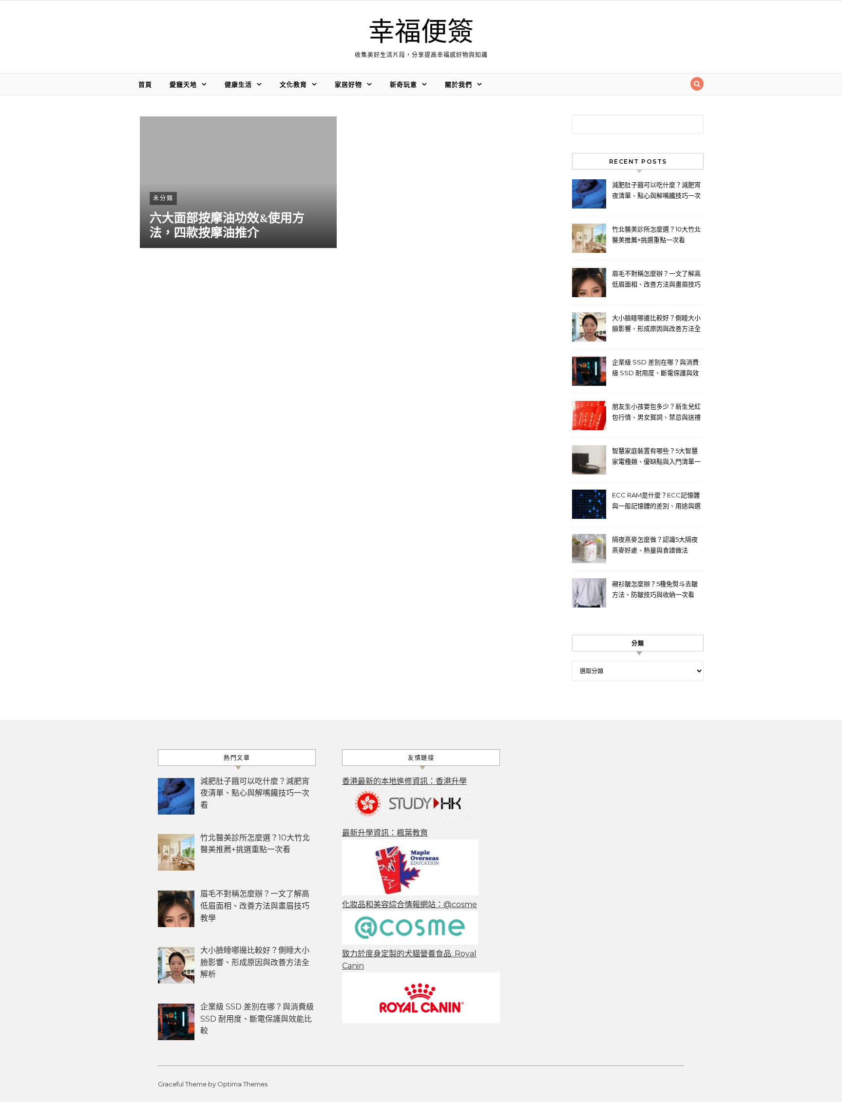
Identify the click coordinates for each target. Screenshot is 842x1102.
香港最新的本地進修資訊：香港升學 (404, 781)
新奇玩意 (403, 84)
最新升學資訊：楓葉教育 (385, 832)
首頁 (145, 84)
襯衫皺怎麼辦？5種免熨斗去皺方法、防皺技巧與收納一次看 (655, 589)
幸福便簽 (421, 32)
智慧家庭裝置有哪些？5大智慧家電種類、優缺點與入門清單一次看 (656, 457)
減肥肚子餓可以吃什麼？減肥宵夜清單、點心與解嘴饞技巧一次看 (656, 191)
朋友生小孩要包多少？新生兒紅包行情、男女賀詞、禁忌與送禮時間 (656, 412)
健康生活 (238, 84)
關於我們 (458, 84)
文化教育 (293, 84)
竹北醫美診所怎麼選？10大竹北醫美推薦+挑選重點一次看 (656, 234)
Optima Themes (242, 1084)
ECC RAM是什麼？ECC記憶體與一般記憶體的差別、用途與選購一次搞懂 (656, 501)
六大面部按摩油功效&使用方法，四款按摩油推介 (227, 225)
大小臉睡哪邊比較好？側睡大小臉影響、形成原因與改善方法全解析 (656, 324)
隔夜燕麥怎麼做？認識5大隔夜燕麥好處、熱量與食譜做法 (655, 544)
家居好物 (348, 84)
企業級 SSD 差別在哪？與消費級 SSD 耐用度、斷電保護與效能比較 (655, 368)
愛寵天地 (183, 84)
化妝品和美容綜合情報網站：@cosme (409, 904)
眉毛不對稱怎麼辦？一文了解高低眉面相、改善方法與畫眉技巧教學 (656, 279)
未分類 (163, 198)
